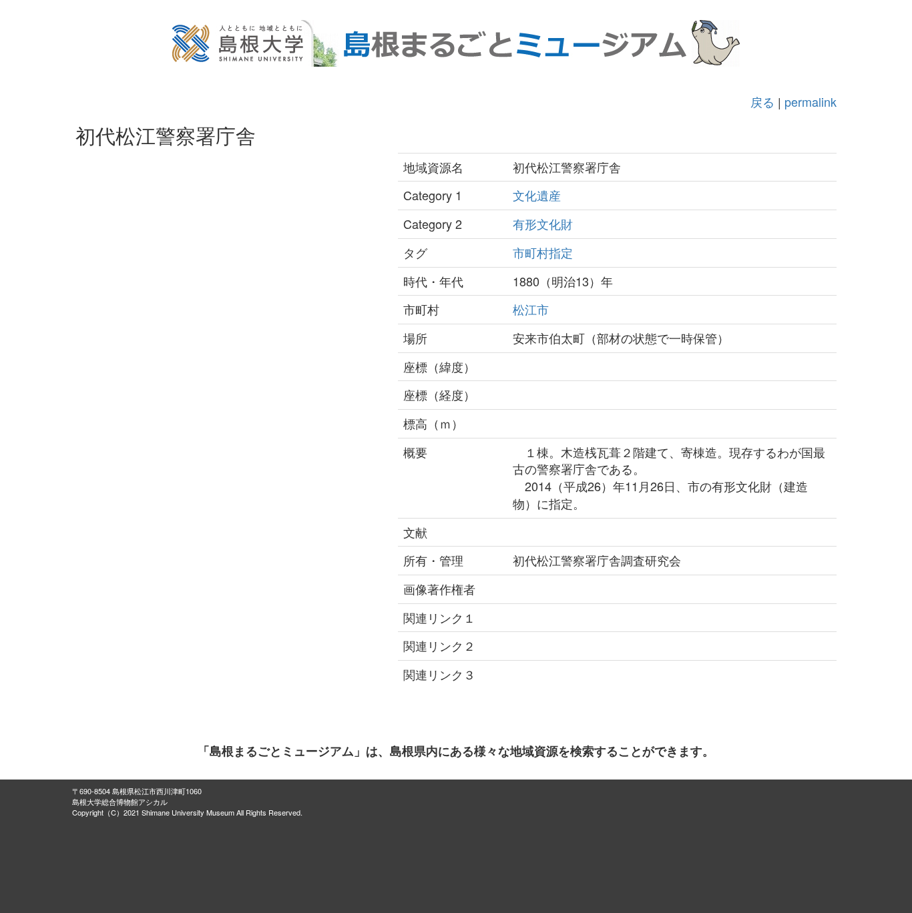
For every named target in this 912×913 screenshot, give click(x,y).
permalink (810, 101)
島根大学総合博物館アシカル (120, 801)
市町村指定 (543, 252)
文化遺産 (537, 195)
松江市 (531, 309)
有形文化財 (543, 223)
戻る (762, 101)
